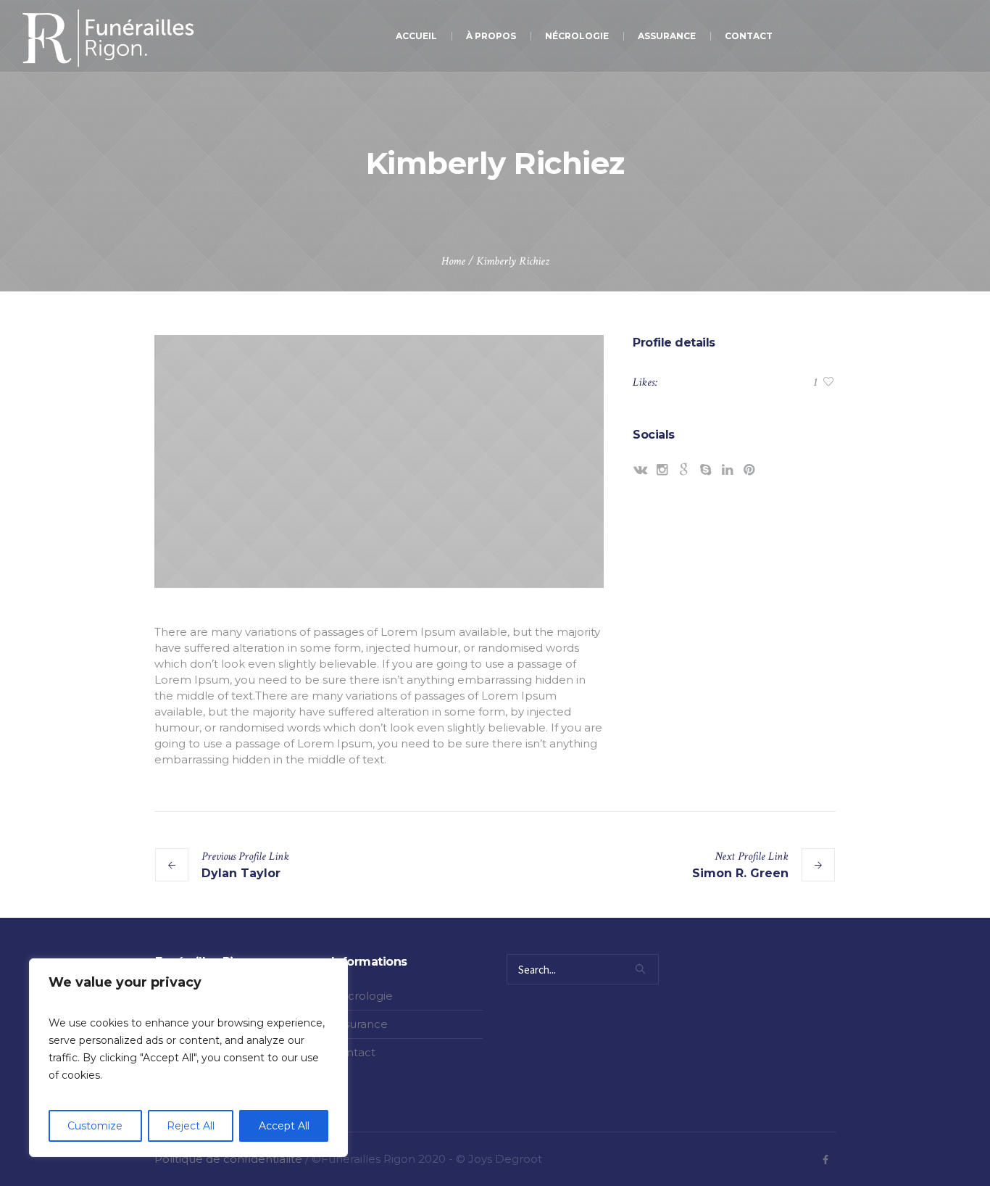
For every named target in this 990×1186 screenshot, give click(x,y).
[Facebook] (825, 1160)
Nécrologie (362, 996)
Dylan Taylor (240, 873)
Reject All (191, 1125)
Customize (94, 1125)
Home (453, 261)
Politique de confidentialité (228, 1159)
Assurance (359, 1024)
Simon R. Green (740, 873)
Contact (353, 1052)
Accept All (284, 1125)
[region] (188, 1057)
